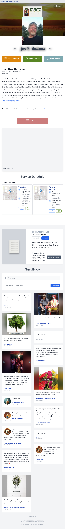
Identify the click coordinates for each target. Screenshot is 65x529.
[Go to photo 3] (17, 372)
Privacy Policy (28, 521)
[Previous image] (4, 362)
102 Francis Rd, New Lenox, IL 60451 (26, 203)
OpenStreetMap (34, 524)
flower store (47, 109)
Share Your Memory (53, 257)
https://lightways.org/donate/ (11, 101)
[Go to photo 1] (15, 372)
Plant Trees (28, 208)
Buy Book (45, 238)
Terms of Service (37, 521)
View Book (36, 238)
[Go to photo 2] (16, 372)
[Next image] (30, 362)
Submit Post (55, 285)
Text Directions (21, 209)
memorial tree (22, 109)
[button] (10, 191)
